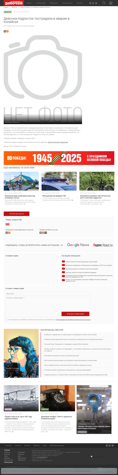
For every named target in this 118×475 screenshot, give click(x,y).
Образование (22, 458)
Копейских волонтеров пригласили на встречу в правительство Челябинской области (73, 339)
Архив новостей (67, 3)
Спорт (6, 456)
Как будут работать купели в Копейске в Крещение (81, 272)
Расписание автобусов (57, 445)
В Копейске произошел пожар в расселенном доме (61, 356)
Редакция (8, 445)
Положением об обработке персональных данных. (73, 320)
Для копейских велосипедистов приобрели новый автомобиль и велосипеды (70, 360)
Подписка (36, 445)
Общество (7, 452)
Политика (21, 454)
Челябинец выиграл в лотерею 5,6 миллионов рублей (82, 269)
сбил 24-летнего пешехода (58, 142)
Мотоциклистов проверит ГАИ (54, 196)
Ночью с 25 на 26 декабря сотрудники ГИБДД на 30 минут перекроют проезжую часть (86, 280)
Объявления (54, 3)
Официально (22, 460)
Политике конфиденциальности (82, 471)
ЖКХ (19, 456)
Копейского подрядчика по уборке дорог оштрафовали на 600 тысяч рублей (89, 265)
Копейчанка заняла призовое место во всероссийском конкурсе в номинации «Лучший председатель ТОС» (89, 276)
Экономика (21, 452)
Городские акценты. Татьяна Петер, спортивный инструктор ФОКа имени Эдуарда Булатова (75, 375)
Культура (7, 454)
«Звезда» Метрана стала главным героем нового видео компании (93, 427)
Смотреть (93, 421)
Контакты (18, 445)
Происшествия (8, 460)
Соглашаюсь (109, 471)
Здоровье (7, 458)
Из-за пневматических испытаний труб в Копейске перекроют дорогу (68, 365)
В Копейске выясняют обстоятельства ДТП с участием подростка (95, 197)
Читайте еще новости (16, 214)
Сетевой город (40, 3)
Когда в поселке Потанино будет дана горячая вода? (81, 261)
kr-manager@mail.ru (42, 457)
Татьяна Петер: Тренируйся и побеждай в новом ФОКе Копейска (66, 344)
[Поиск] (104, 3)
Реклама (79, 3)
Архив (44, 445)
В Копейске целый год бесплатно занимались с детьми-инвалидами (67, 370)
